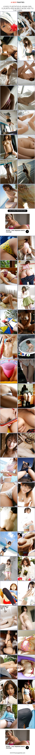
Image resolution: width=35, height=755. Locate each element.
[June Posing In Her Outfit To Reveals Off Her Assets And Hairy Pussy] (26, 420)
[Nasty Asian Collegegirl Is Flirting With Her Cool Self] (9, 568)
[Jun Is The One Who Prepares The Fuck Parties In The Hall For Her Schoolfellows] (9, 716)
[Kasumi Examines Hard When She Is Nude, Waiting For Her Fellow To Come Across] (26, 297)
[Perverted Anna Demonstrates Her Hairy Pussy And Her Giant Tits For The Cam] (26, 642)
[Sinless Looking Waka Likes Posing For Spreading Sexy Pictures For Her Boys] (26, 346)
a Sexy (17, 2)
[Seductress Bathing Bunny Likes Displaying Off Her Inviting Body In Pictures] (9, 642)
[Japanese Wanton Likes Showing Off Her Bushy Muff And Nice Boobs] (26, 248)
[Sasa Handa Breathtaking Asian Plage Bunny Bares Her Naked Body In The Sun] (26, 494)
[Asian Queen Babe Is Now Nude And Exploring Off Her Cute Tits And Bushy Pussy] (9, 470)
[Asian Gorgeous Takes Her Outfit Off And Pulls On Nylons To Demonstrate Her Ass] (9, 371)
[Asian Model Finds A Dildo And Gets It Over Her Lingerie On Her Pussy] (26, 568)
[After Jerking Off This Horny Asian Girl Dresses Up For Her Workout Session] (9, 593)
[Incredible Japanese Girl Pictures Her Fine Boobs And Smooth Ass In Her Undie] (9, 445)
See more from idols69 (17, 211)
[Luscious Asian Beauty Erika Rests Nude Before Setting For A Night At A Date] (9, 396)
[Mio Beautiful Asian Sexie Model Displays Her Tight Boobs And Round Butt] (9, 519)
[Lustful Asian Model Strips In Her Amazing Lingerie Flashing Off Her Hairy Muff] (26, 667)
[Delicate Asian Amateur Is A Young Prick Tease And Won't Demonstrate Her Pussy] (9, 346)
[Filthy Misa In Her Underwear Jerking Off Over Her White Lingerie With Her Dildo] (9, 691)
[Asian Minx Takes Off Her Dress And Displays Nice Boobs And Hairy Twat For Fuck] (26, 544)
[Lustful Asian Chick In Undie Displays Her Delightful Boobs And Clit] (9, 272)
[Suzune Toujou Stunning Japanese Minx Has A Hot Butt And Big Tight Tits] (26, 322)
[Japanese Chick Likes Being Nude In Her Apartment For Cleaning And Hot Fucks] (9, 494)
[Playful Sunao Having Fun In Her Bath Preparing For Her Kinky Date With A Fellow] (26, 716)
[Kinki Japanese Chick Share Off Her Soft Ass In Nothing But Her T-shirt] (9, 322)
